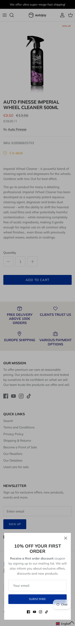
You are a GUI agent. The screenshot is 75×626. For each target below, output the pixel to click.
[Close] (65, 538)
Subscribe (37, 599)
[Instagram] (40, 611)
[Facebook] (28, 611)
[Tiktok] (46, 611)
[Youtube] (34, 611)
